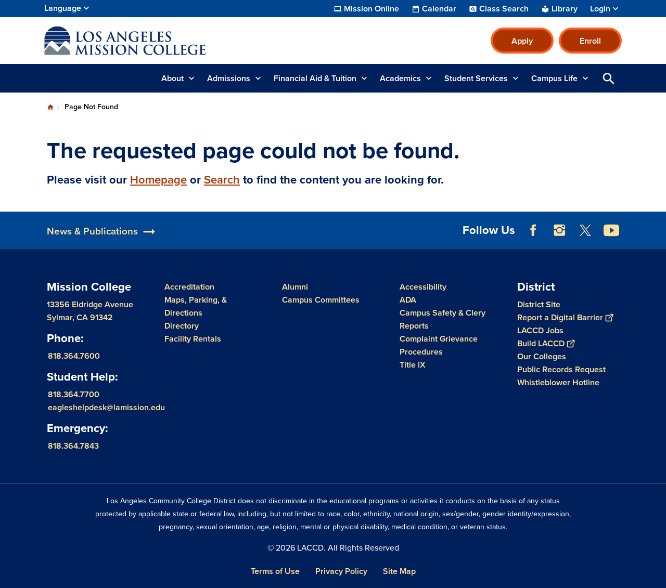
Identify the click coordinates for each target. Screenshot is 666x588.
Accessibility (423, 287)
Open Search (609, 78)
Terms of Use (275, 571)
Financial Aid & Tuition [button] (315, 78)
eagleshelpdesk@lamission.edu (106, 407)
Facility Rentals (192, 339)
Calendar (439, 9)
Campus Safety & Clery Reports (442, 319)
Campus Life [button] (554, 78)
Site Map (399, 571)
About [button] (172, 78)
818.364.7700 (73, 394)
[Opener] (655, 238)
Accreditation (189, 287)
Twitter (585, 230)
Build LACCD (541, 343)
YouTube (611, 230)
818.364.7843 (73, 446)
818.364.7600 (74, 356)
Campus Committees (321, 300)
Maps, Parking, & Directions (195, 306)
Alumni (295, 287)
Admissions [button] (228, 78)
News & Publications (92, 231)
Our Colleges (541, 356)
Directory (181, 326)
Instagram (559, 230)
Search (222, 179)
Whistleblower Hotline (558, 382)
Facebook (533, 230)
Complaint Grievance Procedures (439, 345)
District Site (538, 304)
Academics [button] (400, 78)
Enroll (590, 41)
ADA (408, 300)
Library (565, 9)
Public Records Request (561, 369)
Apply (522, 41)
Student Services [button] (476, 78)
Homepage (158, 179)
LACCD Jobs (540, 330)
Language (62, 8)
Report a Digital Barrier (560, 317)
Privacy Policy (341, 571)
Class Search (504, 9)
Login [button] (600, 9)
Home (50, 107)
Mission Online (371, 9)
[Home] (157, 40)
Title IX (413, 365)
